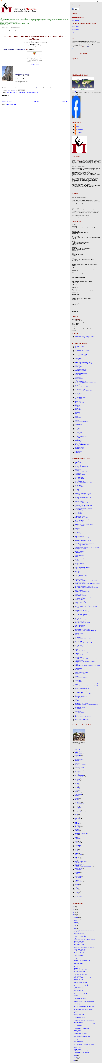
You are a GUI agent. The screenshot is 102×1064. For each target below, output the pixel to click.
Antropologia (77, 760)
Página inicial (36, 101)
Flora (76, 837)
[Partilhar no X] (22, 90)
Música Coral (77, 858)
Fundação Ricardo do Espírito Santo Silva (83, 567)
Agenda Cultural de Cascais (80, 467)
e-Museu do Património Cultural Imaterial (83, 716)
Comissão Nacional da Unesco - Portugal (83, 533)
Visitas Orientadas (78, 896)
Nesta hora (77, 634)
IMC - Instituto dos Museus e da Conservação (84, 586)
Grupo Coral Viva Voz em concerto (81, 938)
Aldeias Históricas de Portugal (81, 471)
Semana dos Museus (78, 1004)
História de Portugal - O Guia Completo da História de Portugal (87, 580)
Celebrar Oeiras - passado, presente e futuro (83, 362)
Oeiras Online (77, 413)
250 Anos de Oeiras (78, 751)
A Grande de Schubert (78, 1022)
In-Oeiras (76, 385)
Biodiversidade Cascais (79, 803)
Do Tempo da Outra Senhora (80, 548)
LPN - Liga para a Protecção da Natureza (83, 601)
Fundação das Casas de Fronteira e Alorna (83, 568)
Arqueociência (77, 772)
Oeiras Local (77, 412)
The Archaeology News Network (81, 703)
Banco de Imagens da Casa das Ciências (83, 502)
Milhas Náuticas (78, 618)
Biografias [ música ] (79, 509)
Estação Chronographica (79, 555)
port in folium (77, 452)
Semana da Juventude (78, 1015)
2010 (74, 915)
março (75, 1055)
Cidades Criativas (78, 366)
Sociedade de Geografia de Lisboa (32, 92)
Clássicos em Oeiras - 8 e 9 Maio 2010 (81, 1028)
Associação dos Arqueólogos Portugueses (83, 496)
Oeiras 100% (77, 405)
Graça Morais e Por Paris (79, 944)
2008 (74, 1062)
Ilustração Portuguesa (79, 590)
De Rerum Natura (78, 541)
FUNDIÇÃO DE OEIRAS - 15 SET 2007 (79, 743)
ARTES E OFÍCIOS (78, 753)
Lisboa (17, 92)
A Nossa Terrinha (78, 462)
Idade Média (77, 589)
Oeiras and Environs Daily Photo (81, 421)
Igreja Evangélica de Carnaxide (81, 384)
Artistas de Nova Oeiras (78, 954)
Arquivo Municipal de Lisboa (81, 488)
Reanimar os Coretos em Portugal (81, 672)
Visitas (76, 893)
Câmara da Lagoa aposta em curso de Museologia (84, 930)
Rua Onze (76, 687)
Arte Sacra (77, 788)
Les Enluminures (78, 603)
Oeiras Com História (79, 411)
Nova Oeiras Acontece (78, 990)
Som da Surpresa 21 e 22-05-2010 (81, 971)
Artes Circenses (78, 792)
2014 (74, 909)
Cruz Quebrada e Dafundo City (81, 369)
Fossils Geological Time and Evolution (82, 562)
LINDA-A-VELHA (78, 854)
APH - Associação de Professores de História (83, 465)
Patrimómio (77, 879)
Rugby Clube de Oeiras (79, 441)
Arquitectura (77, 779)
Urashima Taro (77, 1003)
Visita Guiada (77, 891)
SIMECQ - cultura (78, 443)
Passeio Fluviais (78, 875)
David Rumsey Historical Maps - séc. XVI (83, 540)
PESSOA (76, 649)
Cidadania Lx (77, 528)
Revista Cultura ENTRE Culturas (81, 677)
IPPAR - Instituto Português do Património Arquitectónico (86, 587)
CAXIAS (76, 806)
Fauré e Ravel (76, 1011)
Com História (77, 532)
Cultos (76, 813)
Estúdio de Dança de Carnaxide (81, 373)
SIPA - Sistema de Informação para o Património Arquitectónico (87, 691)
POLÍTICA (24, 92)
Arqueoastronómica (78, 770)
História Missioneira (79, 579)
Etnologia (77, 829)
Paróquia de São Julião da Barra (81, 436)
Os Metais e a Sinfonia (78, 963)
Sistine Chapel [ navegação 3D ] (81, 696)
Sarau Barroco (77, 958)
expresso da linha (78, 451)
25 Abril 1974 (77, 749)
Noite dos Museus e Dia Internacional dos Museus (84, 1001)
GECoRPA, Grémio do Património (81, 570)
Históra (76, 840)
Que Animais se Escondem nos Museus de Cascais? (84, 1006)
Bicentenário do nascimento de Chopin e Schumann (84, 939)
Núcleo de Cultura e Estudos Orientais (82, 640)
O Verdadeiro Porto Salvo (80, 402)
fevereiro (76, 1057)
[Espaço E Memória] (76, 117)
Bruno (77, 128)
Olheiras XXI (77, 428)
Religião (76, 885)
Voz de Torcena (78, 450)
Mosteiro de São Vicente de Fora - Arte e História (84, 947)
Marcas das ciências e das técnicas (81, 614)
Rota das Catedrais (78, 681)
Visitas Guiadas (78, 895)
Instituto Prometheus (79, 594)
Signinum (76, 695)
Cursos (76, 817)
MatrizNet (77, 617)
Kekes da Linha (78, 392)
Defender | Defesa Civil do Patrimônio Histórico (84, 543)
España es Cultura (78, 554)
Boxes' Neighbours (78, 358)
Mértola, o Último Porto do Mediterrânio (82, 1035)
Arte (75, 786)
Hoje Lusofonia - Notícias (80, 582)
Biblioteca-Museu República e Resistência (83, 508)
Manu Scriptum (78, 607)
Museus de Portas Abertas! (79, 1008)
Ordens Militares (77, 966)
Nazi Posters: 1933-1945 (79, 632)
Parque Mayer (77, 1039)
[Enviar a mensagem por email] (19, 90)
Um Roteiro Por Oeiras (79, 448)
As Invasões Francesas (79, 492)
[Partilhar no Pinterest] (24, 90)
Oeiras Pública (77, 415)
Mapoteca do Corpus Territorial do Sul (82, 613)
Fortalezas (77, 560)
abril (75, 1054)
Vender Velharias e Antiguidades (81, 710)
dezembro (76, 917)
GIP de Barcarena (78, 377)
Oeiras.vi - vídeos (78, 424)
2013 (74, 911)
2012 (74, 912)
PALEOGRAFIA (78, 862)
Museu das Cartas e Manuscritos (80, 1033)
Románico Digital (78, 680)
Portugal (76, 664)
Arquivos (76, 782)
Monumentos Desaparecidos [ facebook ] (83, 622)
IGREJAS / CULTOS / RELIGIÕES (81, 852)
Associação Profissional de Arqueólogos (83, 494)
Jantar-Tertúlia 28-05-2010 (79, 950)
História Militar (78, 578)
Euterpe (76, 556)
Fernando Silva (78, 374)
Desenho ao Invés (77, 1049)
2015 (74, 907)
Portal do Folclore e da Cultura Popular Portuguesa (85, 661)
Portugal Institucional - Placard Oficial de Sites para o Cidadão (87, 665)
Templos (76, 888)
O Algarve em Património (79, 952)
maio (75, 928)
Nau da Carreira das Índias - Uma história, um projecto (85, 630)
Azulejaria (77, 798)
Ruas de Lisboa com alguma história (82, 688)
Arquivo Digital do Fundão (80, 486)
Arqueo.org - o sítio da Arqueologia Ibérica (83, 476)
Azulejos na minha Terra (79, 501)
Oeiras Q (76, 416)
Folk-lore (76, 559)
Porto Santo (77, 884)
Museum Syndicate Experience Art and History (84, 628)
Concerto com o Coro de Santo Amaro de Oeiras (83, 962)
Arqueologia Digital (79, 477)
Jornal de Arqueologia (79, 599)
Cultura (76, 814)
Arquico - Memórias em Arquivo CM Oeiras (83, 482)
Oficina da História (78, 645)
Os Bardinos (77, 429)
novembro (76, 919)
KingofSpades (79, 132)
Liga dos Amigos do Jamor (80, 394)
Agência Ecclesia (78, 469)
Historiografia (77, 838)
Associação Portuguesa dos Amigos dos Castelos (84, 336)
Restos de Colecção (78, 675)
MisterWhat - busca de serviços (81, 619)
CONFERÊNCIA (9, 92)
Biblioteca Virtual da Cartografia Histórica (83, 505)
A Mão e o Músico (77, 1030)
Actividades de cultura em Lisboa (81, 466)
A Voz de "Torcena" (78, 349)
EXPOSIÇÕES (77, 826)
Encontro (76, 973)
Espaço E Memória (75, 95)
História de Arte (78, 848)
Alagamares (77, 470)
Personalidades (78, 883)
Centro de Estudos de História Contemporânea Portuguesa (86, 527)
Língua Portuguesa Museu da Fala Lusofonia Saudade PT (86, 606)
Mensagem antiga (64, 101)
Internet (76, 853)
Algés (76, 756)
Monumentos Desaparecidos (80, 621)
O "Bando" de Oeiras (79, 398)
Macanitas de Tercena (79, 396)
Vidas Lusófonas (78, 711)
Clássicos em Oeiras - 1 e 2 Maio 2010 (81, 1052)
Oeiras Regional (78, 417)
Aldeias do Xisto (78, 473)
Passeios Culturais (78, 876)
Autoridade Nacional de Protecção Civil (83, 497)
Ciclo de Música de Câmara (79, 946)
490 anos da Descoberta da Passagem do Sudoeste (84, 984)
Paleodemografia (78, 871)
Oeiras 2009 (77, 406)
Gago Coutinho (78, 571)
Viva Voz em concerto (78, 987)
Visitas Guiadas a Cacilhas (79, 1017)
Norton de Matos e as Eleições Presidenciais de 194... (84, 935)
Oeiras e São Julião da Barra (80, 861)
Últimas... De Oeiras (78, 454)
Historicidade (77, 576)
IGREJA (76, 849)
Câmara (76, 819)
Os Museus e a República (79, 979)
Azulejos (76, 799)
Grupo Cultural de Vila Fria (80, 381)
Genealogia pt (77, 572)
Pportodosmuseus (78, 668)
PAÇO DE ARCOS (78, 868)
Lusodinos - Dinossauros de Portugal (82, 605)
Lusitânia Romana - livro (79, 1043)
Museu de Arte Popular (79, 626)
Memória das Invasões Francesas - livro (82, 1036)
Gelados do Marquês (79, 378)
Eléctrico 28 (77, 549)
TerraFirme (77, 700)
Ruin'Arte (76, 689)
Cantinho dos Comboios (79, 520)
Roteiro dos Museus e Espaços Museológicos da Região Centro (87, 685)
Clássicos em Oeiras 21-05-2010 (80, 969)
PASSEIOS (77, 865)
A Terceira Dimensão (79, 463)
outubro (76, 920)
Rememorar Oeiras (78, 440)
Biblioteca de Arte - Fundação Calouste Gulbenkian (85, 506)
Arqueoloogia (77, 778)
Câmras (76, 822)
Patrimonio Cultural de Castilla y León (82, 652)
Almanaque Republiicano (80, 474)
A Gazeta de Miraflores (79, 346)
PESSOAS (20, 92)
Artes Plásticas (77, 795)
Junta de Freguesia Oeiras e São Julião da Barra (84, 390)
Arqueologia (77, 774)
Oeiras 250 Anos (78, 409)
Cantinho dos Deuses (79, 521)
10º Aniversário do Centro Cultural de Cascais (83, 1009)
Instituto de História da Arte (80, 595)
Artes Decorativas (78, 794)
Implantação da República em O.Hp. (82, 591)
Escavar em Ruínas (78, 552)
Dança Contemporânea (78, 1041)
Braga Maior (77, 515)
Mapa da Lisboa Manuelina (80, 609)
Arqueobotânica (78, 771)
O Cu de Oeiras (78, 401)
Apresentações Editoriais (80, 766)
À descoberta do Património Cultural (82, 719)
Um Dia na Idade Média (78, 942)
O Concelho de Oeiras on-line (80, 400)
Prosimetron (77, 669)
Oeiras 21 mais (77, 408)
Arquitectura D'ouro (79, 484)
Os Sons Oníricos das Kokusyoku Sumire (82, 1050)
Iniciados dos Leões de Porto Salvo (82, 386)
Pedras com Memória (79, 657)
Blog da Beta (77, 357)
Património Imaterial (79, 881)
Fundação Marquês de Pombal (81, 376)
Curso (76, 815)
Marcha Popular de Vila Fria (80, 397)
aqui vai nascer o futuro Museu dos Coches (82, 1019)
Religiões (76, 887)
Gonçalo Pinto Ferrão (80, 131)
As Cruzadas (77, 490)
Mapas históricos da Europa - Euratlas (82, 611)
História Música (78, 844)
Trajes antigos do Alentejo (80, 707)
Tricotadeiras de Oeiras (79, 447)
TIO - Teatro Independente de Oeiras (82, 444)
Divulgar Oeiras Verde (79, 372)
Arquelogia (77, 768)
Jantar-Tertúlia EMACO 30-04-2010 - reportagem (84, 1044)
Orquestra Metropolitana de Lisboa (82, 646)
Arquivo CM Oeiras (78, 485)
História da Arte (78, 846)
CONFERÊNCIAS (78, 809)
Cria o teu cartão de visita (76, 118)
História (14, 92)
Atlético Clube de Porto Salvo (81, 354)
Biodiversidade (78, 802)
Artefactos (77, 790)
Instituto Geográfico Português (81, 593)
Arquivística (77, 783)
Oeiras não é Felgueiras (79, 423)
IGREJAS (76, 850)
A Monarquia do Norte (79, 461)
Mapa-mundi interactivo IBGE (81, 610)
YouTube (73, 35)
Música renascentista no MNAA (80, 993)
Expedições (77, 830)
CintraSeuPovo (78, 529)
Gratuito (76, 574)
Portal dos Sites (78, 662)
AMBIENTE (77, 752)
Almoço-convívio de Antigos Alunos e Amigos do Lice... (85, 1023)
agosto (75, 923)
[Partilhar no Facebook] (23, 90)
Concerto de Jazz (77, 976)
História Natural (78, 845)
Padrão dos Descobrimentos (80, 650)
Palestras (76, 873)
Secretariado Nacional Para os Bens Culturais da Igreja (85, 693)
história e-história (78, 718)
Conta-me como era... (79, 535)
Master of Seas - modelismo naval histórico (83, 615)
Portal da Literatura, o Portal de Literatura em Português (86, 658)
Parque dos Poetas (78, 432)
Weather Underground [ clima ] (81, 714)
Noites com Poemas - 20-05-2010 (80, 982)
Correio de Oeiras (78, 367)
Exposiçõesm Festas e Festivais (81, 833)
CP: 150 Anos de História (80, 516)
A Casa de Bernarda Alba (79, 1027)
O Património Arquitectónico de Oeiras (82, 960)
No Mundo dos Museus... (80, 636)
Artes (76, 791)
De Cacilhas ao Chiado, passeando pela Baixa (83, 977)
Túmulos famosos (78, 708)
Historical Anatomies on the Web (81, 575)
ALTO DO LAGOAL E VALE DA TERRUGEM (85, 125)
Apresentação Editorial (79, 762)
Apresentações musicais (79, 767)
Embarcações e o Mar (78, 1025)
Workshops (77, 899)
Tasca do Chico (78, 445)
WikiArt (76, 715)
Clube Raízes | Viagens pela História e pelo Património (86, 531)
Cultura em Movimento (78, 992)
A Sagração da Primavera (79, 941)
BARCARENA (77, 801)
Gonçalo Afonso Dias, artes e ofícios (82, 380)
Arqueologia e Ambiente (79, 478)
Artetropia (77, 489)
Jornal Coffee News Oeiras (80, 388)
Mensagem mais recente (6, 101)
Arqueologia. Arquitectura (80, 776)
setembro (76, 922)
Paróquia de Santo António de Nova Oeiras (83, 435)
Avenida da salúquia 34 (79, 498)
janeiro (75, 1058)
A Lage (76, 347)
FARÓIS (76, 834)
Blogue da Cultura (78, 512)
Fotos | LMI (77, 564)
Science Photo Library (79, 692)
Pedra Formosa (77, 656)
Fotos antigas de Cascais (79, 563)
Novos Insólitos (78, 637)
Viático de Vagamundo (79, 712)
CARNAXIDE (77, 805)
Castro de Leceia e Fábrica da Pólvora (81, 988)
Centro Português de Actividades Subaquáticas (84, 337)
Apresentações (77, 763)
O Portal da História (78, 641)
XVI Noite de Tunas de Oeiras (80, 936)
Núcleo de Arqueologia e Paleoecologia (83, 638)
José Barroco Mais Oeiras (80, 389)
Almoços (76, 758)
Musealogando (78, 623)
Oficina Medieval (78, 644)
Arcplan (77, 126)
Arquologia (77, 784)
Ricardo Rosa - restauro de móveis (81, 679)
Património (77, 653)
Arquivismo (77, 780)
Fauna (76, 836)
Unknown (78, 134)
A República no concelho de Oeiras (81, 965)
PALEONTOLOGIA (78, 864)
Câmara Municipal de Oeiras (80, 370)
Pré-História (77, 671)
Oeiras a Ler (77, 420)
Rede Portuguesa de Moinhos (80, 673)
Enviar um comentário (6, 98)
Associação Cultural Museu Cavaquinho (83, 493)
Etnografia (77, 827)
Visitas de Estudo (78, 897)
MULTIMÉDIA (78, 856)
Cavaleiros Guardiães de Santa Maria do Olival (84, 524)
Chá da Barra (77, 365)
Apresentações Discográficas (80, 764)
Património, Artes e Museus (80, 654)
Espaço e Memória (79, 129)
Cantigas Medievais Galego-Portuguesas (83, 519)
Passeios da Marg (78, 437)
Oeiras (76, 404)
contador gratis (75, 91)
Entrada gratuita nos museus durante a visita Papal (84, 1020)
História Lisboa (78, 842)
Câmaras (76, 821)
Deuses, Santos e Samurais (79, 933)
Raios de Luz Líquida (78, 955)
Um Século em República (79, 957)
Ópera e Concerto (77, 1012)
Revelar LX (77, 676)
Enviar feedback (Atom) (11, 104)
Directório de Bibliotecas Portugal (81, 545)
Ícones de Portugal (78, 720)
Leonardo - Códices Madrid (80, 602)
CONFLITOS (77, 810)
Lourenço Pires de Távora (79, 1014)
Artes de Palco (77, 797)
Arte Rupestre (77, 787)
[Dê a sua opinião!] (20, 90)
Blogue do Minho (78, 513)
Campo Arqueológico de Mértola (81, 517)
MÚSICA (76, 857)
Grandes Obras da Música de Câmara (81, 1038)
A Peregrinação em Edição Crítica (81, 974)
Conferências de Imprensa (80, 811)
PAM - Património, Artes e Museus (81, 648)
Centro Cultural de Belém (80, 525)
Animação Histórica (79, 759)
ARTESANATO (78, 755)
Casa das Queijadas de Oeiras (80, 359)
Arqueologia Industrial (79, 775)
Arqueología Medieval (79, 481)
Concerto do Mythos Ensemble (80, 998)
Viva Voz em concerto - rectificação (81, 985)
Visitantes (77, 892)
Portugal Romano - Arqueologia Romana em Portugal (85, 667)
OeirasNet (76, 425)
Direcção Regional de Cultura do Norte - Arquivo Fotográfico (87, 547)
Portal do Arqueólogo (79, 660)
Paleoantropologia (78, 869)
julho (75, 925)
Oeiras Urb (77, 419)
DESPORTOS (77, 823)
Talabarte (76, 699)
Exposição (77, 832)
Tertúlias (76, 889)
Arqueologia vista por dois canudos (82, 480)
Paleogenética (77, 872)
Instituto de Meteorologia (80, 598)
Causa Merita (77, 523)
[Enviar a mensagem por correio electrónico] (17, 90)
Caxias (76, 361)
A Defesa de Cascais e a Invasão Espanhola (82, 1000)
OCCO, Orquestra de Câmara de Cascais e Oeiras (84, 642)
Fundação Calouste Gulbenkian (81, 566)
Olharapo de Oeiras (78, 427)
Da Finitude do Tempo (79, 536)
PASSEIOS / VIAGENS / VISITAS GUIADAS (83, 866)
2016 (74, 906)
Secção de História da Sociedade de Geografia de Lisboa (86, 339)
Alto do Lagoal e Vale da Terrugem (82, 350)
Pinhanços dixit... (78, 439)
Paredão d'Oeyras (78, 431)
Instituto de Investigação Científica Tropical (83, 597)
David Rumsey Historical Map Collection (83, 539)
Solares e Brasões (78, 697)
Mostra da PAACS (77, 1047)
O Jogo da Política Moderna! (79, 1046)
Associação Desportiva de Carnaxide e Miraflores (84, 353)
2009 (74, 1060)
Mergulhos (76, 995)
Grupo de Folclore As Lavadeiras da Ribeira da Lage (85, 382)
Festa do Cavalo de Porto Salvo (80, 949)
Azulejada (77, 500)
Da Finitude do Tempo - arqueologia (82, 537)
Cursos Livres (77, 818)
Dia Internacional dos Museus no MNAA (82, 981)
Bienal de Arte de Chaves (79, 931)
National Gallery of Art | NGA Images (82, 629)
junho (75, 927)
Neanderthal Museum (79, 633)
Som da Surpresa (77, 1031)
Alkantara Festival (77, 968)
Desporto (76, 825)
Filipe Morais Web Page (79, 558)
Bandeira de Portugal (79, 504)
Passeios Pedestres (78, 877)
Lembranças (76, 996)
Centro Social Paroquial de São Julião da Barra (84, 363)
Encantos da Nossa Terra (79, 551)
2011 (74, 914)
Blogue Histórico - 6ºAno (80, 510)
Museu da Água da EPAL (80, 625)
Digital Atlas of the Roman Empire (81, 544)
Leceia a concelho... (79, 393)
